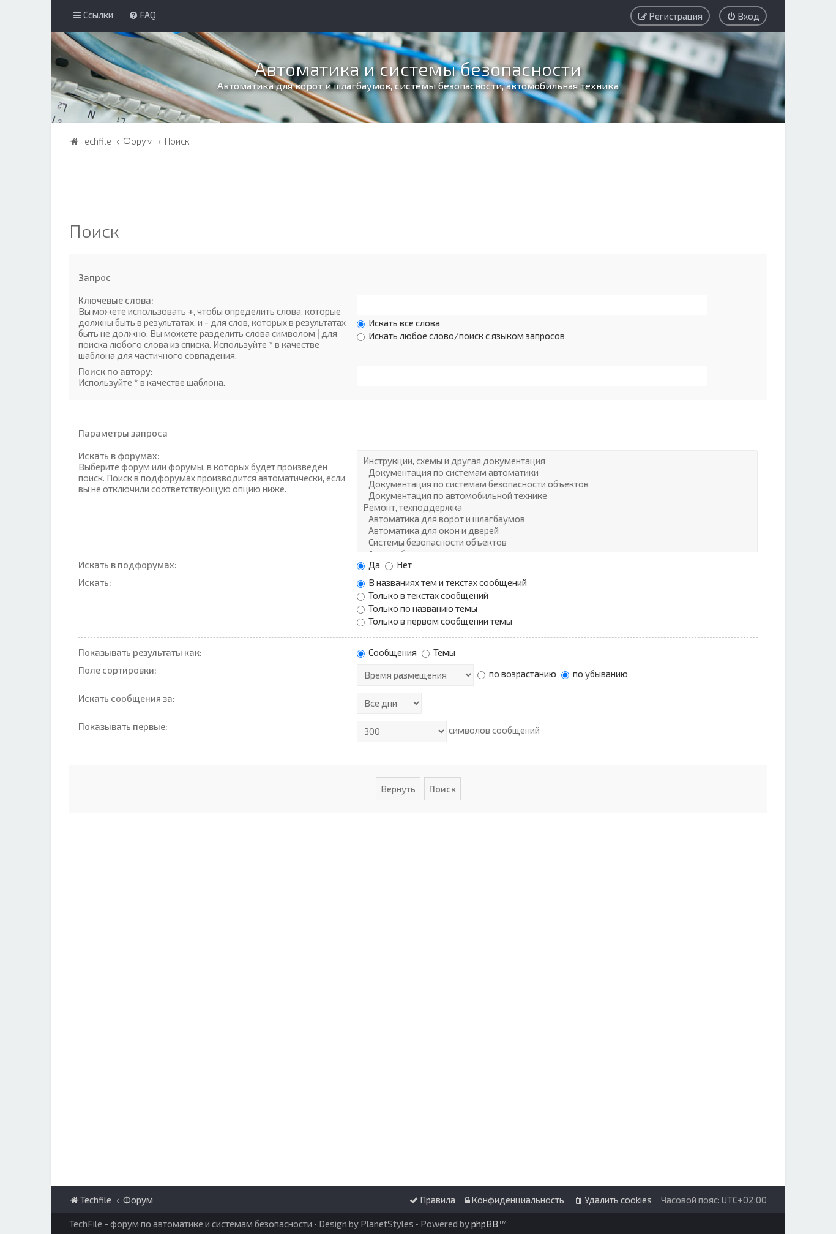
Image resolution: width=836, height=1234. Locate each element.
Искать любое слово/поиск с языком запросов (466, 335)
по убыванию (599, 673)
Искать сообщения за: (126, 698)
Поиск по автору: (115, 371)
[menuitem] (142, 14)
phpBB (484, 1223)
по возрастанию (521, 673)
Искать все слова (403, 322)
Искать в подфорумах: (127, 564)
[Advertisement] (418, 186)
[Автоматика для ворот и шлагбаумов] (557, 519)
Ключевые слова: (116, 300)
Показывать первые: (123, 726)
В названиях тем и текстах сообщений (447, 582)
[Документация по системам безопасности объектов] (557, 484)
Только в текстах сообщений (427, 595)
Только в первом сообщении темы (439, 620)
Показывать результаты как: (140, 652)
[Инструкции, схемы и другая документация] (557, 461)
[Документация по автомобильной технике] (557, 496)
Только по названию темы (422, 608)
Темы (443, 652)
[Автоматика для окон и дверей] (557, 530)
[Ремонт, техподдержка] (557, 507)
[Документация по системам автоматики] (557, 472)
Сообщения (392, 652)
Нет (403, 564)
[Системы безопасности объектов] (557, 542)
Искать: (94, 582)
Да (373, 564)
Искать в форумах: (119, 455)
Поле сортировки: (117, 669)
